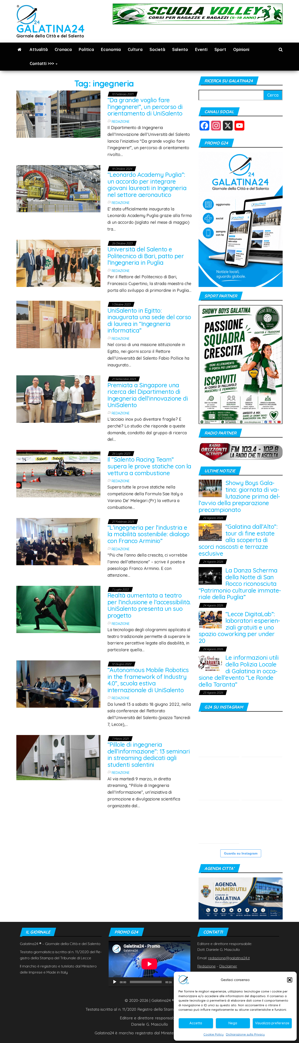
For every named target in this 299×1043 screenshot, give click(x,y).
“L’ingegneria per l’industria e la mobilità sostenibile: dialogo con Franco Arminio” (148, 534)
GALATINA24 (50, 28)
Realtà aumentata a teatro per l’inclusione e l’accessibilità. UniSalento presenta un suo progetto (149, 605)
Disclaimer (228, 966)
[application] (149, 964)
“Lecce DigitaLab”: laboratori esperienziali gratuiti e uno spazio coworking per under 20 (239, 627)
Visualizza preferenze (272, 1023)
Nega (232, 1023)
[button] (289, 980)
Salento (180, 49)
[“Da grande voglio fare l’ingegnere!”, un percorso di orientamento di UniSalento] (58, 113)
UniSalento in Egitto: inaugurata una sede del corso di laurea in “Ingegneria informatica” (149, 320)
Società (157, 49)
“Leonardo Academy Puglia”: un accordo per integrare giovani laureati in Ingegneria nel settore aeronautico (146, 185)
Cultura (135, 49)
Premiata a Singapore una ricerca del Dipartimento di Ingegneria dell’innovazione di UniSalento (147, 395)
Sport (220, 49)
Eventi (201, 49)
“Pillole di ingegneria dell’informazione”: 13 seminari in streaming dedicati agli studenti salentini (148, 754)
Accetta (195, 1023)
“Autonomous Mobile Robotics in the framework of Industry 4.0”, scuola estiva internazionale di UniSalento (148, 680)
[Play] (114, 982)
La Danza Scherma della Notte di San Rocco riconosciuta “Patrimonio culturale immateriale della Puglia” (240, 583)
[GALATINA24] (19, 50)
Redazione (121, 122)
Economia (111, 49)
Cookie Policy (213, 1034)
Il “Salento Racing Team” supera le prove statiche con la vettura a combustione (149, 466)
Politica (86, 49)
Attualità (39, 49)
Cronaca (63, 49)
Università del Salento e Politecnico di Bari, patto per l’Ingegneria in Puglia (145, 255)
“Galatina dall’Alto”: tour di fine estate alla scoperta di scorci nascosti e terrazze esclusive (238, 540)
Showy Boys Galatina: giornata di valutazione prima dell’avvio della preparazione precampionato (239, 496)
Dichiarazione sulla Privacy (245, 1034)
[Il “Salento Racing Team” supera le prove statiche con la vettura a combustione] (58, 473)
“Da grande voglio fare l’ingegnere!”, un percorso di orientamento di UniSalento (145, 106)
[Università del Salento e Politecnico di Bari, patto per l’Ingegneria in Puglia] (58, 262)
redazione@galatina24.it (229, 958)
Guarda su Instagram (240, 853)
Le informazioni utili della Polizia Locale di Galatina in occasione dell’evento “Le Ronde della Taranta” (238, 671)
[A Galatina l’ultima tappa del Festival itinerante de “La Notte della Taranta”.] (219, 779)
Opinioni (241, 49)
